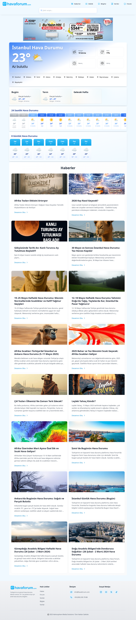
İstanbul (18, 77)
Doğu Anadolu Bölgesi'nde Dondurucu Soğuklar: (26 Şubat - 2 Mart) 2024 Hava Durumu (93, 551)
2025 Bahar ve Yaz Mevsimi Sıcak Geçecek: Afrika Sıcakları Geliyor (95, 352)
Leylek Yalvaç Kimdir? (84, 401)
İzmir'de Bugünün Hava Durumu (90, 448)
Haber (42, 591)
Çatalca (116, 77)
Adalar (91, 77)
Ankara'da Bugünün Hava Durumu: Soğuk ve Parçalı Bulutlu (39, 500)
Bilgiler (42, 601)
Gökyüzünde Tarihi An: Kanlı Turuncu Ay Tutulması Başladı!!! (36, 249)
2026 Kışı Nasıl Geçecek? (85, 200)
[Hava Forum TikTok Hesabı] (116, 592)
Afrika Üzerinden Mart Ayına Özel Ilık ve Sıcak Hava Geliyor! (36, 450)
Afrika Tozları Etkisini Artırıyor (31, 200)
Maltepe (81, 77)
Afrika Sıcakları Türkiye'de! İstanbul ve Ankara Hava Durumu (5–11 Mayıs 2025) (36, 352)
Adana (48, 77)
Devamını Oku (19, 212)
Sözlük (42, 598)
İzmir (38, 77)
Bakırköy (70, 77)
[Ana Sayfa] (16, 4)
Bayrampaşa (104, 77)
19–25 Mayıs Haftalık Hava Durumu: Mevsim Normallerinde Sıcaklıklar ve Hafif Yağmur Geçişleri (38, 300)
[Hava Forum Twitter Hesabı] (111, 592)
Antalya (58, 77)
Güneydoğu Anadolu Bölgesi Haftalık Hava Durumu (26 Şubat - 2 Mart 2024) (37, 550)
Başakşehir (18, 82)
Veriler (42, 605)
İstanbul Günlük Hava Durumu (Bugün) (93, 498)
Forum (42, 595)
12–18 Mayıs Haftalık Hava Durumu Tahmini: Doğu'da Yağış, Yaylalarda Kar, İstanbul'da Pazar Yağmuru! (96, 300)
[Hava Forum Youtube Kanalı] (106, 592)
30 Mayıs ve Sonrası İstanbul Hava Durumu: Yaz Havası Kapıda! (96, 249)
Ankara (28, 77)
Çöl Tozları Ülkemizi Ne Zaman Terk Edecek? (38, 401)
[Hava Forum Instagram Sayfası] (101, 592)
